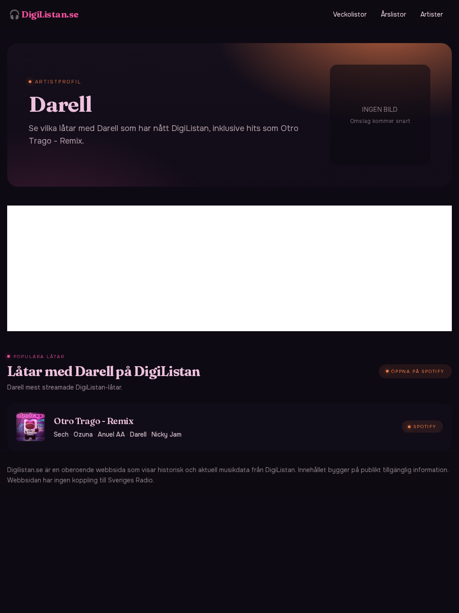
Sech (61, 434)
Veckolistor (350, 14)
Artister (431, 14)
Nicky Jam (167, 434)
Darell (138, 434)
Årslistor (393, 14)
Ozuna (83, 434)
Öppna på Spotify (418, 371)
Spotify (425, 426)
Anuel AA (111, 434)
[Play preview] (30, 426)
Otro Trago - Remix (93, 420)
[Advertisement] (229, 268)
